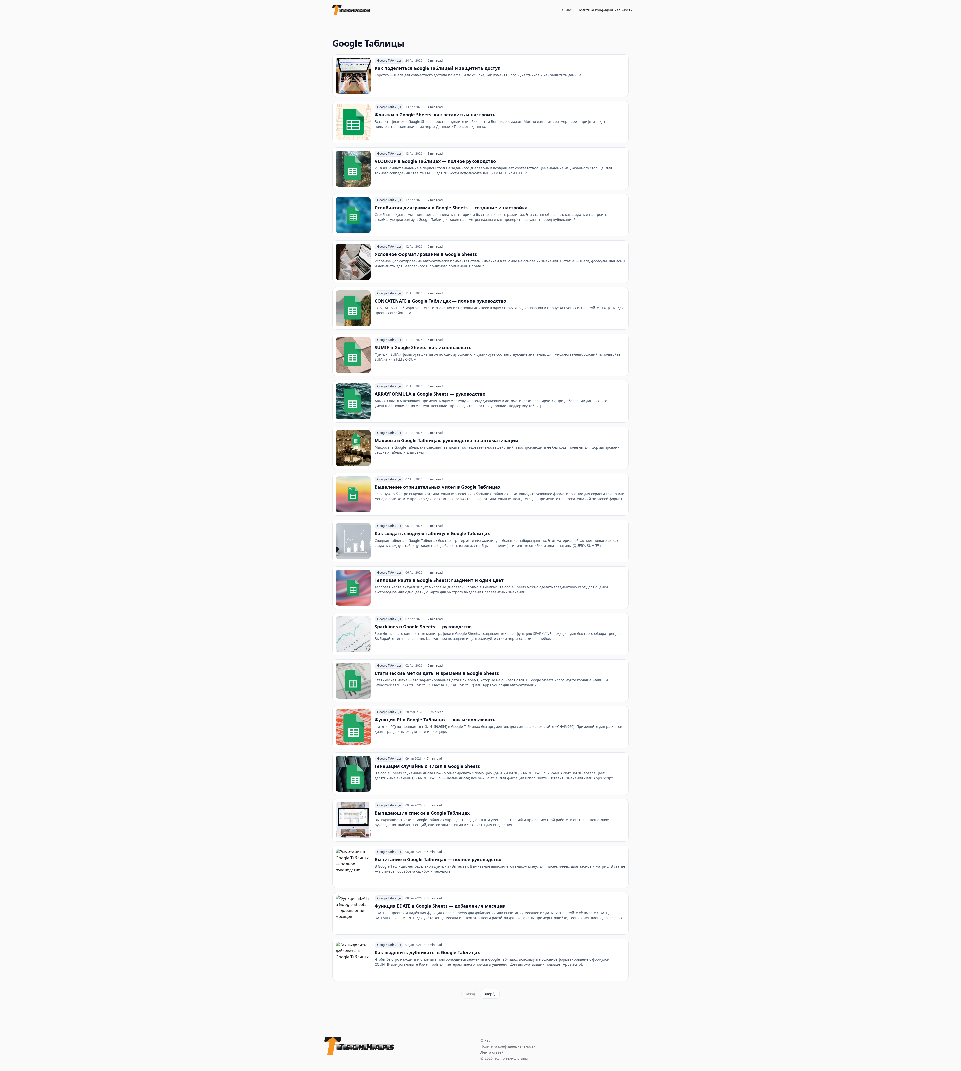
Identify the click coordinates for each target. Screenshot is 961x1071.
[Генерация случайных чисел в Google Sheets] (480, 774)
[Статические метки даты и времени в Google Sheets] (480, 681)
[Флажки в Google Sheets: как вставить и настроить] (480, 122)
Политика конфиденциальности (605, 10)
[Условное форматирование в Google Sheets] (480, 262)
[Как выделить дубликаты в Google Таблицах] (480, 960)
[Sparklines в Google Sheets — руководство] (480, 634)
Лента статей (492, 1052)
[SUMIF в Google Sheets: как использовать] (480, 355)
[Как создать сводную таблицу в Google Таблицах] (480, 541)
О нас (567, 10)
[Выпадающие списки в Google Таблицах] (480, 820)
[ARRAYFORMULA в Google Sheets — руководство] (480, 401)
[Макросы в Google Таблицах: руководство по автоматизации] (480, 448)
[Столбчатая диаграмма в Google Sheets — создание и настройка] (480, 215)
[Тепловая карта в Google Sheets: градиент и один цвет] (480, 588)
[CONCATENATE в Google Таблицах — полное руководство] (480, 308)
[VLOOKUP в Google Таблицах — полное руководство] (480, 169)
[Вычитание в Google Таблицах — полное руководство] (480, 867)
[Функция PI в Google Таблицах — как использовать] (480, 727)
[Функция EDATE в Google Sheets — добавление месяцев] (480, 913)
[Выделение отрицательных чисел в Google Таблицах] (480, 494)
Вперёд (490, 993)
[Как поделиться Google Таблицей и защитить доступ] (480, 76)
